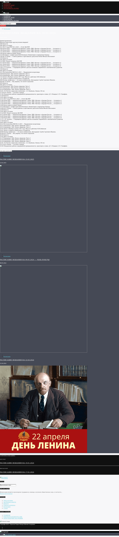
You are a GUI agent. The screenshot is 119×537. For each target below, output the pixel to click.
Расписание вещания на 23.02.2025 (17, 159)
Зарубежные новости (9, 502)
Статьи (5, 508)
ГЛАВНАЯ (7, 3)
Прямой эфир (9, 5)
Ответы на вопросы (9, 505)
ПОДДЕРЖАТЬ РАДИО (11, 8)
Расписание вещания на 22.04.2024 (17, 360)
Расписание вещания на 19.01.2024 (17, 463)
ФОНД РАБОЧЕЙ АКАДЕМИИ (13, 518)
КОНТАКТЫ (7, 7)
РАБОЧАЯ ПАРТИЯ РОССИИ (12, 517)
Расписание (6, 28)
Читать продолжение (6, 493)
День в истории (8, 500)
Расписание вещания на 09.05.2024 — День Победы (25, 260)
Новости (6, 503)
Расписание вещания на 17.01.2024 (17, 472)
